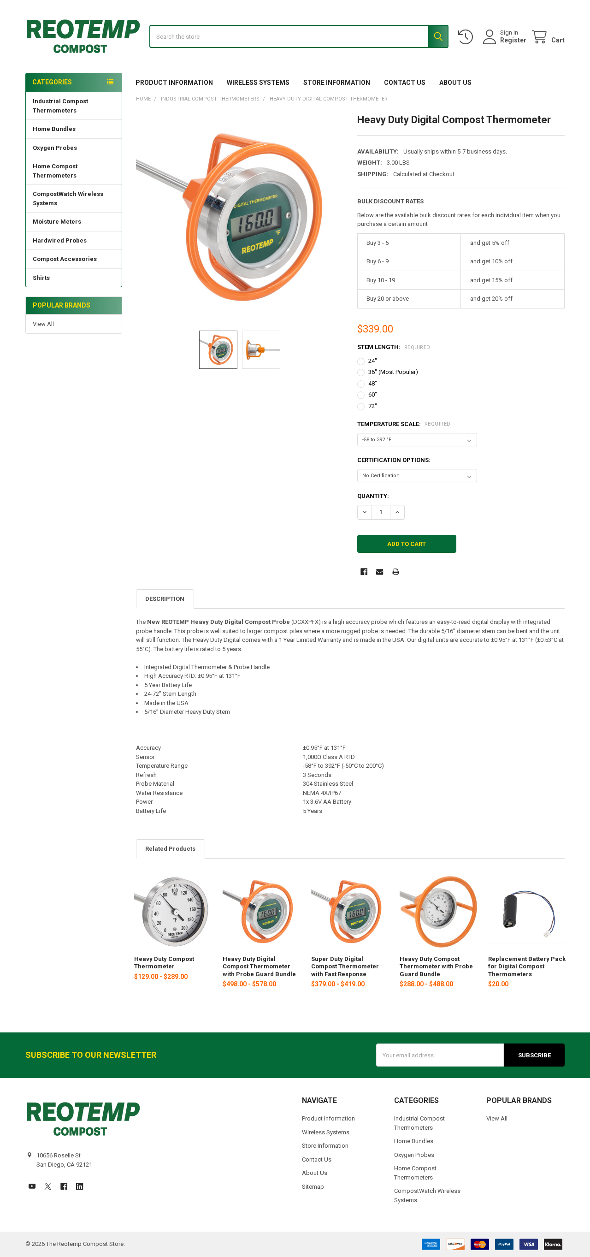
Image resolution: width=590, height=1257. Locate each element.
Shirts (41, 277)
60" (372, 394)
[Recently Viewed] (467, 37)
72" (372, 406)
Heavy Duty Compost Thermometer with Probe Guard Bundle (436, 966)
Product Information (174, 82)
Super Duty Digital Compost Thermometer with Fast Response (345, 966)
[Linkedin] (79, 1186)
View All (43, 323)
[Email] (379, 571)
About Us (455, 82)
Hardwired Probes (60, 240)
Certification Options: (394, 460)
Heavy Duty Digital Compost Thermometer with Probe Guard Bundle (259, 966)
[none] (240, 217)
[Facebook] (364, 571)
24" (372, 360)
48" (372, 383)
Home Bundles (54, 128)
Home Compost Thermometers (55, 171)
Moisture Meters (57, 221)
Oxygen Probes (55, 147)
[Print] (395, 571)
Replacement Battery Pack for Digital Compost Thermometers (527, 966)
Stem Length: (394, 347)
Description (164, 598)
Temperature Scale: (404, 424)
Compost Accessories (65, 258)
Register (513, 40)
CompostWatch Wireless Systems (68, 198)
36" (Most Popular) (393, 371)
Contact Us (404, 82)
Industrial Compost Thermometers (60, 106)
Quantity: (373, 495)
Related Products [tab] (170, 848)
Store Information (336, 82)
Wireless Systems (258, 82)
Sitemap (313, 1186)
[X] (47, 1186)
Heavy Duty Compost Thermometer (164, 962)
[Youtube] (32, 1186)
